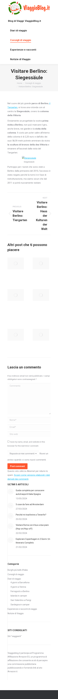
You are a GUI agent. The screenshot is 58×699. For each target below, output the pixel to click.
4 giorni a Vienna (18, 587)
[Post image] (15, 263)
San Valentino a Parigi (21, 600)
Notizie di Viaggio (16, 613)
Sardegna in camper (20, 604)
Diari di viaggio (14, 579)
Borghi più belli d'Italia (18, 570)
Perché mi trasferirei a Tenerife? (31, 515)
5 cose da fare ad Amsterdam (30, 504)
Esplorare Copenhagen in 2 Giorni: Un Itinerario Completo (33, 541)
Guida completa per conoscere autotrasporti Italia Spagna (30, 492)
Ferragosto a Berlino (20, 591)
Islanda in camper (19, 596)
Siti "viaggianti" (15, 636)
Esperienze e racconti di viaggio (22, 609)
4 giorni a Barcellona (20, 582)
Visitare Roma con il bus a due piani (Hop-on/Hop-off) (32, 527)
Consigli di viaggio (16, 574)
